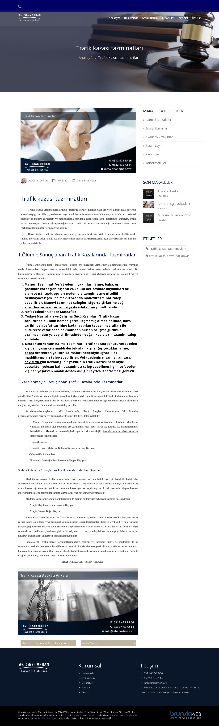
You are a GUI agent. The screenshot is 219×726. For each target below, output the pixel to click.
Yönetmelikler (155, 163)
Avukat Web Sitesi (43, 718)
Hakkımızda (131, 18)
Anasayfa (114, 18)
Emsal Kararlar (156, 128)
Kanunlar (152, 154)
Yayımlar (86, 687)
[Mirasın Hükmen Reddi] (148, 218)
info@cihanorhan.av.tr (155, 682)
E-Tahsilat (168, 18)
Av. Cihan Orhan (38, 180)
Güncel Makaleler (158, 120)
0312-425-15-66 (153, 673)
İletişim (196, 18)
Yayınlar (183, 18)
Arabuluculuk (150, 18)
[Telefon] (19, 6)
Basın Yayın (154, 145)
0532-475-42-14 (153, 677)
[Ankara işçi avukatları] (148, 204)
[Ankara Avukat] (148, 194)
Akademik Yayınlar (159, 137)
